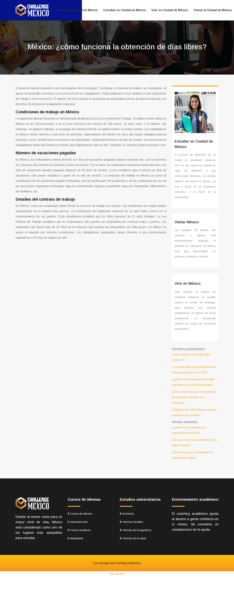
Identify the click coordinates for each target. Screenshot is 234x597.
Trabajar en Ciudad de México (77, 10)
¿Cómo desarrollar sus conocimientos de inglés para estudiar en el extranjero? (194, 397)
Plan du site (117, 573)
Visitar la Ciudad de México (213, 10)
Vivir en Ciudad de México (169, 10)
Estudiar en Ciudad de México (124, 10)
